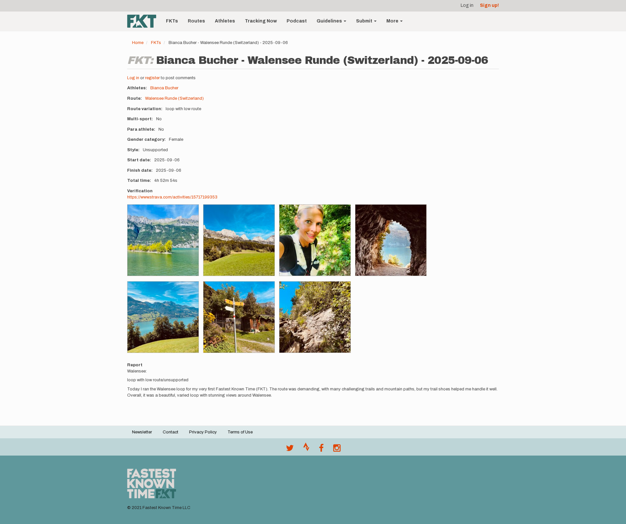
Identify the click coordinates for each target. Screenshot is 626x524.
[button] (163, 240)
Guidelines (330, 21)
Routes (196, 21)
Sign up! (489, 5)
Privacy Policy (203, 432)
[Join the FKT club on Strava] (306, 449)
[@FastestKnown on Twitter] (290, 449)
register (152, 78)
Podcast (297, 21)
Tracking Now (261, 21)
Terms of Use (240, 432)
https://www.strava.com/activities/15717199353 (172, 197)
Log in (467, 5)
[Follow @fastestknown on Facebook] (321, 449)
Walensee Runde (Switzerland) (174, 98)
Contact (170, 432)
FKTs (172, 21)
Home (137, 42)
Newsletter (142, 432)
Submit (364, 21)
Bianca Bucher (164, 88)
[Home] (144, 21)
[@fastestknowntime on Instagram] (336, 449)
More (392, 21)
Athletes (225, 21)
